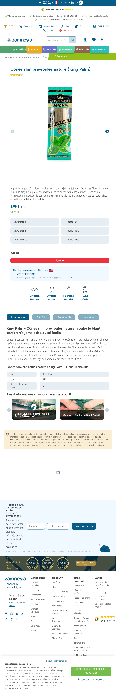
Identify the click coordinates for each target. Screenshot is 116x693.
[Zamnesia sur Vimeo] (16, 613)
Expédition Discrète (60, 633)
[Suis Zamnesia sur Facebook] (6, 613)
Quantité (14, 252)
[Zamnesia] (23, 40)
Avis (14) (41, 317)
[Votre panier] (104, 40)
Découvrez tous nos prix (85, 563)
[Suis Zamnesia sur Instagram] (11, 613)
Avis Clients (57, 606)
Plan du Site (57, 638)
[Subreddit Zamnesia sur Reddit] (11, 619)
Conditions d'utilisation (66, 551)
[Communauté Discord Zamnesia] (16, 619)
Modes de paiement (82, 598)
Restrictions (88, 317)
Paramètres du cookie (91, 679)
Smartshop (35, 604)
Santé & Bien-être (38, 599)
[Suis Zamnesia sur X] (22, 613)
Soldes (33, 630)
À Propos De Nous (59, 601)
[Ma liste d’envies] (95, 40)
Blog (54, 587)
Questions (64, 317)
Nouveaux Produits (60, 591)
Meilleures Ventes (59, 596)
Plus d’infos (69, 278)
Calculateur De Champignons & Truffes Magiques (102, 596)
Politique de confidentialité (43, 551)
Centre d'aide (79, 585)
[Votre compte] (86, 40)
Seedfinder (56, 582)
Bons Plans (35, 626)
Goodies (34, 621)
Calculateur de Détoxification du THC (102, 585)
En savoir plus (18, 317)
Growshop (35, 616)
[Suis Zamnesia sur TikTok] (6, 619)
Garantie (77, 638)
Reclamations (79, 643)
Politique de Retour (81, 625)
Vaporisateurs (36, 594)
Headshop (35, 590)
